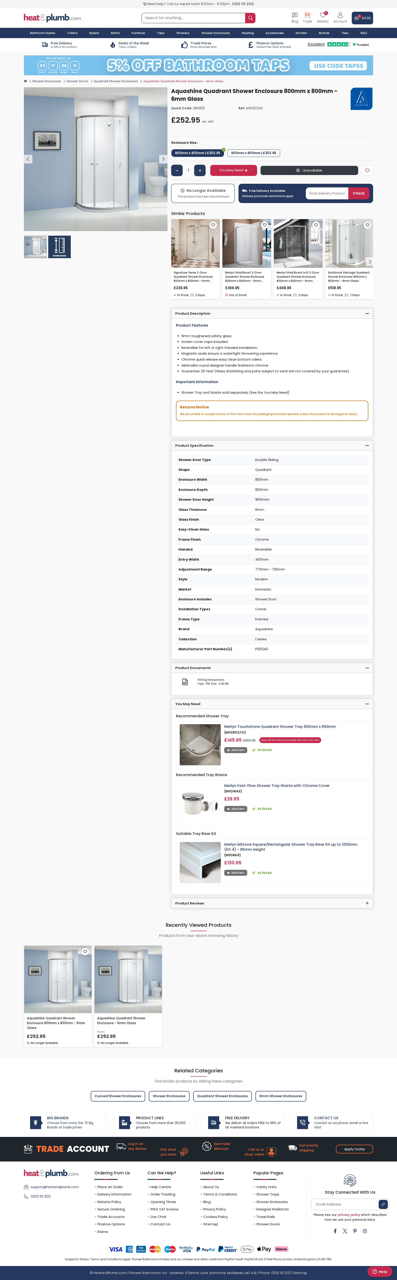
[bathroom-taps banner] (198, 65)
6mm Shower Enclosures (280, 1096)
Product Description (192, 313)
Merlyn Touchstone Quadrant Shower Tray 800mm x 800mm (280, 726)
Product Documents (193, 668)
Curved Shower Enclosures (118, 1096)
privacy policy (349, 1214)
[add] (200, 170)
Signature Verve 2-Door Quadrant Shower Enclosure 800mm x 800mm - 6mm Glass (193, 277)
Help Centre (160, 1186)
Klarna (102, 1231)
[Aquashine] (361, 98)
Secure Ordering (111, 1209)
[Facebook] (335, 1231)
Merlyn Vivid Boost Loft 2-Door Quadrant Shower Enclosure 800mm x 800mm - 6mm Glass (298, 277)
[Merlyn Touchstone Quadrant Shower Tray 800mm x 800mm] (200, 744)
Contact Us (160, 1224)
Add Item (237, 750)
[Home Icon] (25, 81)
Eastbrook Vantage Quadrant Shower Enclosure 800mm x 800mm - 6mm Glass (349, 277)
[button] (340, 18)
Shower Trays (267, 1194)
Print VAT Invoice (164, 1209)
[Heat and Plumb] (52, 17)
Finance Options (111, 1224)
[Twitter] (345, 1231)
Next (163, 159)
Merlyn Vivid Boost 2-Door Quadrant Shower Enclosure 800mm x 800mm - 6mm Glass (244, 277)
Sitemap (210, 1224)
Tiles (344, 33)
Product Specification (194, 445)
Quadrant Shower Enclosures (116, 81)
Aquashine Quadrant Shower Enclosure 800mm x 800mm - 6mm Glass (56, 1023)
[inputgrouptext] (250, 18)
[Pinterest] (355, 1231)
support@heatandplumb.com (55, 1187)
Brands (324, 33)
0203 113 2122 (243, 4)
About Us (211, 1186)
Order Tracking (162, 1194)
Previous (28, 159)
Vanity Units (266, 1186)
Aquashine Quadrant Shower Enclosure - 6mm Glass (121, 1020)
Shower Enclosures (46, 81)
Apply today (354, 1149)
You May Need (231, 170)
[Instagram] (364, 1231)
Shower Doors (77, 81)
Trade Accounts (111, 1216)
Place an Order (110, 1186)
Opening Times (163, 1201)
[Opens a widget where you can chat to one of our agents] (379, 1272)
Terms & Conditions (220, 1194)
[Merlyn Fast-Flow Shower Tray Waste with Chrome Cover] (200, 803)
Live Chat (158, 1216)
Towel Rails (265, 1216)
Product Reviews (189, 903)
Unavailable (312, 170)
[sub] (177, 170)
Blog (207, 1201)
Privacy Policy (214, 1209)
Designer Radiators (272, 1209)
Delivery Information (114, 1194)
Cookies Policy (215, 1216)
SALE (363, 33)
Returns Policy (109, 1201)
